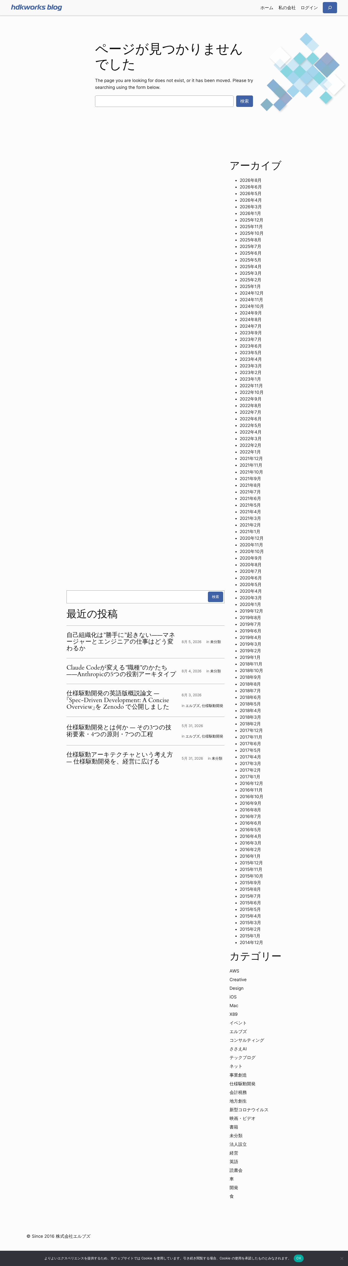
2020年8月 (251, 564)
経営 (234, 1153)
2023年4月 (251, 359)
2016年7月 (250, 816)
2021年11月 (251, 465)
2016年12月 (251, 783)
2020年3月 (251, 597)
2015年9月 (250, 882)
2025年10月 (252, 233)
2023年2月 (251, 372)
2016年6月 (250, 823)
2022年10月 (252, 392)
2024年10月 (252, 306)
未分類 (215, 641)
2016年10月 (251, 796)
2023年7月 (251, 339)
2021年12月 (251, 458)
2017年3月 (250, 763)
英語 (234, 1161)
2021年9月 (250, 478)
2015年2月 (250, 929)
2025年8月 (250, 239)
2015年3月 (250, 922)
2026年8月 (251, 180)
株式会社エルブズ (73, 1236)
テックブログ (243, 1057)
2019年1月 (250, 657)
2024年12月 (252, 293)
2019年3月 (250, 644)
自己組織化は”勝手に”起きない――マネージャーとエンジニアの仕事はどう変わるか (120, 642)
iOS (233, 996)
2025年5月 (250, 259)
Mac (234, 1005)
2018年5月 (250, 703)
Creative (238, 979)
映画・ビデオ (243, 1118)
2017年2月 (250, 770)
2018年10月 (251, 670)
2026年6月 (251, 186)
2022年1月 (250, 451)
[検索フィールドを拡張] (330, 7)
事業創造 (238, 1075)
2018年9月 (250, 677)
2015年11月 (251, 869)
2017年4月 (250, 756)
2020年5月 (251, 584)
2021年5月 (250, 505)
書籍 (234, 1127)
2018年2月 (250, 723)
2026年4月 (251, 200)
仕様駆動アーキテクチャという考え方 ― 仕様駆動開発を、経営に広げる (119, 758)
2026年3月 (251, 206)
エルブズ (192, 705)
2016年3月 (250, 842)
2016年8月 (250, 809)
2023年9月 (251, 332)
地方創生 (238, 1101)
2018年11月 (251, 663)
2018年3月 (250, 717)
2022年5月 (250, 425)
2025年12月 (251, 219)
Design (237, 988)
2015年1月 (250, 935)
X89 (234, 1014)
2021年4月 (250, 511)
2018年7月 (250, 690)
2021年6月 (250, 498)
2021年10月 (251, 472)
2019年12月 (251, 611)
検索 (244, 101)
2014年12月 (251, 942)
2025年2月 (250, 279)
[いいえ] (341, 1258)
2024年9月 (251, 312)
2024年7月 (251, 326)
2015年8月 (250, 889)
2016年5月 (250, 829)
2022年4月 (251, 432)
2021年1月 (250, 531)
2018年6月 (250, 697)
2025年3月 (251, 273)
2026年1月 (250, 213)
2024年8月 (251, 319)
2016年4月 (250, 836)
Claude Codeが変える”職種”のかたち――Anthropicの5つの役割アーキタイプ (121, 671)
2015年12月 (251, 862)
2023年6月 (251, 346)
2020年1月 (250, 604)
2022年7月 (250, 412)
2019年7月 (250, 624)
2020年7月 (251, 571)
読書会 (236, 1170)
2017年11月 (251, 737)
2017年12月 (251, 730)
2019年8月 (250, 617)
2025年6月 (251, 253)
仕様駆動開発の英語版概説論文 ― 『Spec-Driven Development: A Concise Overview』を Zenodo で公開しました (117, 700)
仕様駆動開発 (212, 705)
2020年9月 (251, 558)
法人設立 (238, 1144)
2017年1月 (250, 776)
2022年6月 (251, 418)
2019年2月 (250, 650)
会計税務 (238, 1092)
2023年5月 (251, 352)
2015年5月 (250, 909)
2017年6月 (250, 743)
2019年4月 (250, 637)
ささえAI (238, 1048)
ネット (236, 1066)
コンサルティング (247, 1040)
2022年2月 (250, 445)
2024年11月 (251, 299)
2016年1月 (250, 856)
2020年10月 (252, 551)
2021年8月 (250, 485)
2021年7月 (250, 491)
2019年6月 (250, 630)
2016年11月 (251, 789)
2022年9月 (251, 398)
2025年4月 (251, 266)
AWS (234, 970)
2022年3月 (251, 438)
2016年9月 (250, 803)
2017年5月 (250, 750)
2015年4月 (250, 916)
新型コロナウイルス (249, 1109)
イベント (238, 1022)
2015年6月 (250, 902)
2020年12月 (252, 538)
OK (298, 1258)
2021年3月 (250, 518)
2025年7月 (250, 246)
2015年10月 (251, 876)
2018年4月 (250, 710)
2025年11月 (251, 226)
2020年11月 (251, 544)
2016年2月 (250, 849)
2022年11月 (251, 385)
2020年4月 (251, 591)
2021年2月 (250, 524)
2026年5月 (251, 193)
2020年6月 (251, 577)
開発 (234, 1187)
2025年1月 (250, 286)
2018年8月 (250, 684)
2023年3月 (251, 365)
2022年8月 (250, 405)
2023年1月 (250, 379)
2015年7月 (250, 896)
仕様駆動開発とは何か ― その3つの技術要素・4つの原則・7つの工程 (118, 731)
